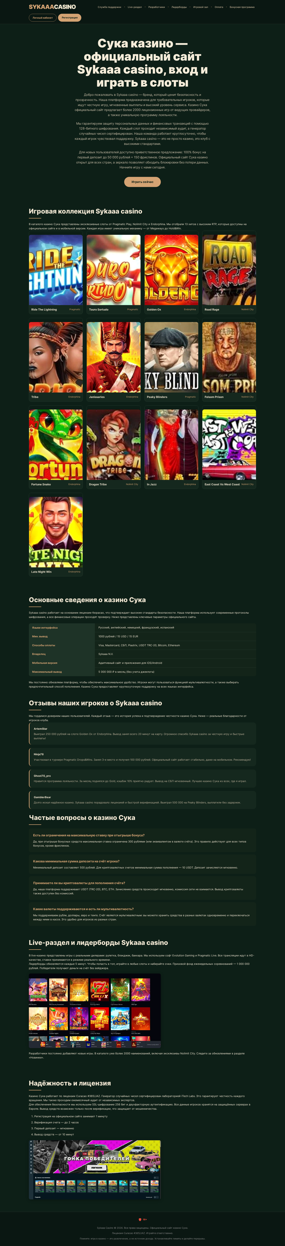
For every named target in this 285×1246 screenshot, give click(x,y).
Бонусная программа (242, 7)
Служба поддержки (109, 7)
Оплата (219, 7)
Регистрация (69, 17)
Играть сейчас (142, 182)
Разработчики (156, 7)
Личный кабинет (43, 17)
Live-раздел (135, 7)
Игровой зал (200, 7)
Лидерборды (179, 7)
